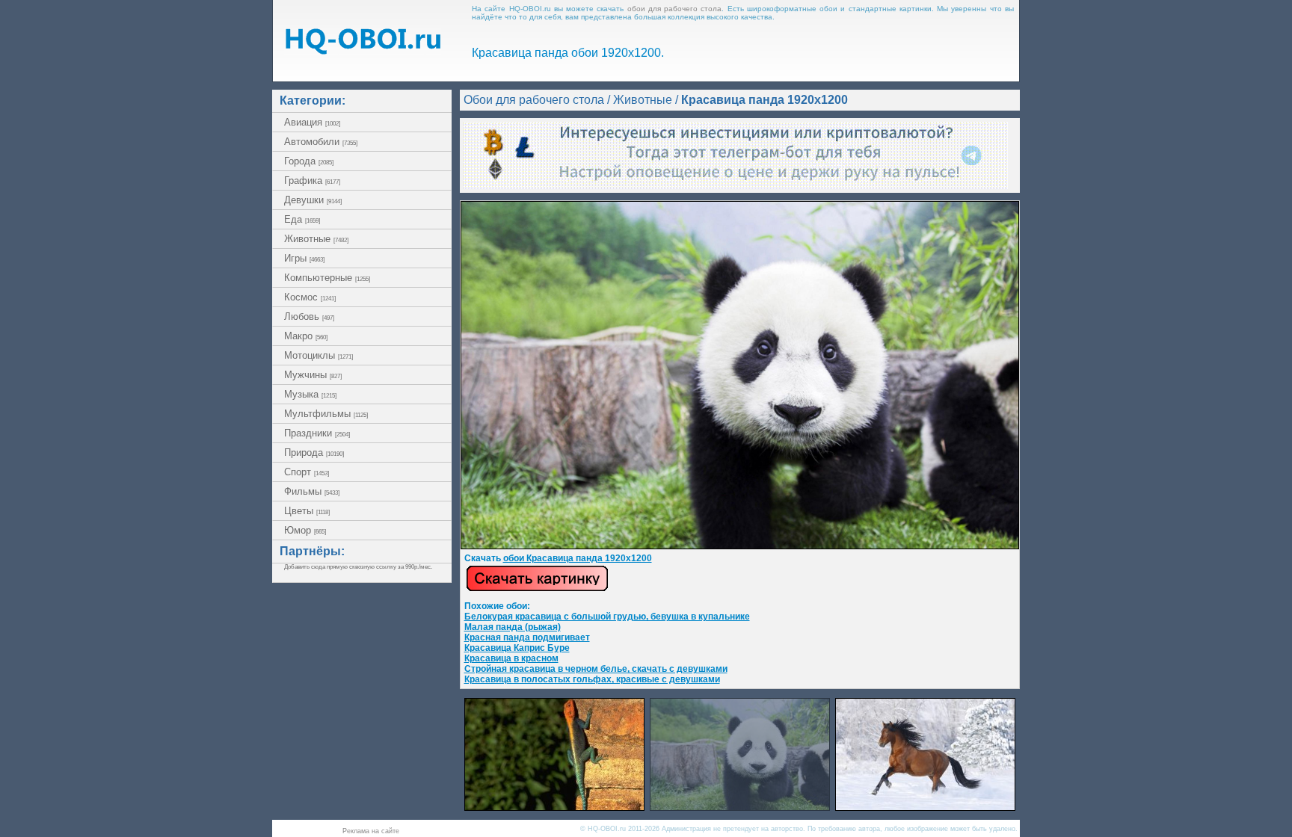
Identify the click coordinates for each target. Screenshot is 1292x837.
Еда (302, 219)
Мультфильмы (326, 413)
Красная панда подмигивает (527, 637)
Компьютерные (327, 277)
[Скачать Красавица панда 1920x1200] (740, 546)
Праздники (317, 433)
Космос (310, 297)
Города (308, 161)
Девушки (313, 200)
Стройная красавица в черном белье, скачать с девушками (595, 669)
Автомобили (320, 141)
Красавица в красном (511, 658)
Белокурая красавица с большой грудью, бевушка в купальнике (607, 616)
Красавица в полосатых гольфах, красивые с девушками (592, 679)
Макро (305, 336)
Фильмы (311, 491)
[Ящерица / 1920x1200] (554, 806)
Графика (312, 180)
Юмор (305, 530)
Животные (316, 238)
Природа (314, 452)
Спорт (306, 472)
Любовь (309, 316)
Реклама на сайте (370, 831)
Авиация (312, 122)
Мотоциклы (318, 355)
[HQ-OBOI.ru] (362, 50)
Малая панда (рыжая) (512, 627)
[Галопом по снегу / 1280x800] (925, 806)
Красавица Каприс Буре (517, 648)
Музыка (310, 394)
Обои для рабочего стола (534, 99)
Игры (304, 258)
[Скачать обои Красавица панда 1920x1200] (537, 589)
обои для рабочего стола (674, 8)
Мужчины (313, 374)
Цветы (307, 510)
